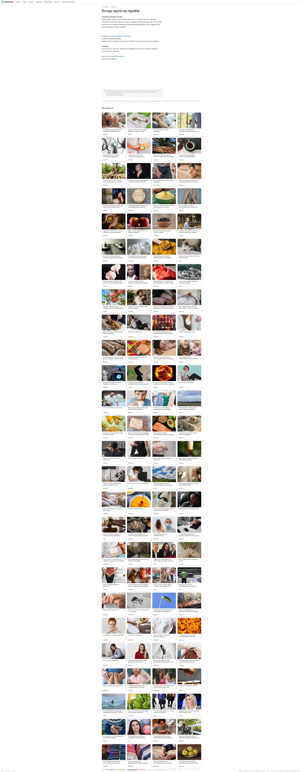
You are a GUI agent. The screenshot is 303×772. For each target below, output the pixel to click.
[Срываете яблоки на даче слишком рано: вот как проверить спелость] (113, 301)
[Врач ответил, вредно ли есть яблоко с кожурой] (139, 225)
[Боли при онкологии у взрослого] (139, 478)
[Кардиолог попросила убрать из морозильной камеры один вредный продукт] (113, 200)
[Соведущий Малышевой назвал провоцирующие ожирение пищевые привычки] (139, 200)
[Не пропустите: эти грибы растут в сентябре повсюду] (113, 731)
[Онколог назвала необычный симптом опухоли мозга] (113, 478)
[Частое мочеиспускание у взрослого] (113, 579)
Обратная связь (265, 770)
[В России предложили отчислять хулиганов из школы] (164, 705)
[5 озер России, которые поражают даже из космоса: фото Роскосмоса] (139, 377)
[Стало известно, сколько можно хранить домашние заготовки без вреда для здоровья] (139, 579)
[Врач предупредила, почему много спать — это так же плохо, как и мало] (189, 301)
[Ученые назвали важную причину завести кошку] (189, 251)
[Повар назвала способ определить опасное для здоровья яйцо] (139, 149)
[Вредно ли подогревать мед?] (189, 680)
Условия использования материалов (252, 770)
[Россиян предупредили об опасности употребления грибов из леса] (139, 528)
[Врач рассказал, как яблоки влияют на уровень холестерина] (164, 149)
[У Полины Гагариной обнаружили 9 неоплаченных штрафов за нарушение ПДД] (139, 175)
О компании (7, 770)
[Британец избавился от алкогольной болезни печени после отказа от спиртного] (164, 756)
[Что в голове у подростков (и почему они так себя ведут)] (164, 579)
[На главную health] (8, 2)
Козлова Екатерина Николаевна (120, 36)
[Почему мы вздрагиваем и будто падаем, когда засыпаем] (164, 503)
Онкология (113, 6)
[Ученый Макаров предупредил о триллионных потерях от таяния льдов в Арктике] (113, 705)
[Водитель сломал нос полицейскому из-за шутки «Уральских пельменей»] (189, 579)
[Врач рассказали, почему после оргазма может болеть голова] (189, 175)
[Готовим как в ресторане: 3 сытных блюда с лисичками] (189, 630)
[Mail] (2, 2)
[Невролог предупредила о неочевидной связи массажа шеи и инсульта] (164, 352)
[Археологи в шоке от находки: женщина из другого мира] (139, 124)
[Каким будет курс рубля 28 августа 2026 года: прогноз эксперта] (113, 756)
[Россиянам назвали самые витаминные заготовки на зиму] (189, 756)
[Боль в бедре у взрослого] (139, 453)
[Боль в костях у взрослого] (113, 604)
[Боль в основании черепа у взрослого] (113, 453)
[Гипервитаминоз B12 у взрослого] (189, 503)
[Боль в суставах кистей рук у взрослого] (164, 453)
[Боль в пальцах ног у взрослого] (113, 680)
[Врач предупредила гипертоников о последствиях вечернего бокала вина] (189, 352)
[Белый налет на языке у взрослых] (113, 630)
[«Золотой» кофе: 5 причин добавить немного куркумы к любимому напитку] (164, 251)
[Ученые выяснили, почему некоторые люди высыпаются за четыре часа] (164, 655)
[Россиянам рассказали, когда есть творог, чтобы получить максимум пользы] (139, 251)
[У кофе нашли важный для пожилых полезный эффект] (189, 149)
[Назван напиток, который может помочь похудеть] (139, 301)
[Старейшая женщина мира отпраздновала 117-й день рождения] (139, 680)
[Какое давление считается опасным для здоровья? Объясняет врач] (113, 149)
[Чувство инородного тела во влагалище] (113, 503)
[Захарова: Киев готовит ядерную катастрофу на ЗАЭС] (189, 705)
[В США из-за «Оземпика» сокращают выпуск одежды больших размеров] (164, 402)
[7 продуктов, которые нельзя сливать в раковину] (189, 427)
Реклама (13, 770)
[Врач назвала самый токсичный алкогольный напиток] (189, 453)
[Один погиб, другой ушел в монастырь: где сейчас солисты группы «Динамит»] (164, 554)
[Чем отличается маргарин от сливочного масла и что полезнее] (113, 554)
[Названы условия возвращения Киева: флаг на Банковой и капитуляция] (164, 604)
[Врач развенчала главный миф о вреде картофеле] (113, 326)
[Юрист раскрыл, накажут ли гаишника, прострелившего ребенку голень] (113, 528)
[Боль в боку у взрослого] (139, 630)
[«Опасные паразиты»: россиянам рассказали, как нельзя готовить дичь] (164, 301)
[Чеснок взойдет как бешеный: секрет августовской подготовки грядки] (113, 276)
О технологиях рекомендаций (277, 770)
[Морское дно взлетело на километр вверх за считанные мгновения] (164, 478)
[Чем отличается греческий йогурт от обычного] (164, 630)
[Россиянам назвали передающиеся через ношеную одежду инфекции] (139, 756)
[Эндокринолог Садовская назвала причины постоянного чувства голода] (164, 731)
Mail (2, 770)
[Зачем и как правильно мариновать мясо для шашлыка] (189, 604)
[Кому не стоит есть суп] (139, 503)
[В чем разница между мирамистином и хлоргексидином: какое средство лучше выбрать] (164, 528)
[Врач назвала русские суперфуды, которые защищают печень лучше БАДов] (139, 427)
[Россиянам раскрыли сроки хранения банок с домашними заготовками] (164, 326)
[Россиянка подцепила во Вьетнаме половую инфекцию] (189, 124)
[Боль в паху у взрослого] (189, 377)
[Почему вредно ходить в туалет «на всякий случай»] (189, 478)
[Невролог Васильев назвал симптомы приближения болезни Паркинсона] (189, 731)
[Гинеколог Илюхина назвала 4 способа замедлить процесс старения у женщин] (189, 225)
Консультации (105, 6)
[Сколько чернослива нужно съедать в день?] (164, 225)
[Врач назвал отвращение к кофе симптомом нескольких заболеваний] (139, 402)
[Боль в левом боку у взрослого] (113, 402)
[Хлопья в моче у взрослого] (189, 326)
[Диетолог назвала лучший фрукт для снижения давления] (139, 705)
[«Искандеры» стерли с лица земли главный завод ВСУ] (189, 402)
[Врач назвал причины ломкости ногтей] (189, 554)
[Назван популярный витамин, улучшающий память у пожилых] (113, 175)
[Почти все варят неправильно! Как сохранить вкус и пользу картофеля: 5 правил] (164, 200)
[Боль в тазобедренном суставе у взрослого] (164, 175)
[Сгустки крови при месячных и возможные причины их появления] (139, 655)
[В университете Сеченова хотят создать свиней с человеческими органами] (113, 352)
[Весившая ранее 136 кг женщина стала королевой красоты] (189, 655)
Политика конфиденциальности (293, 770)
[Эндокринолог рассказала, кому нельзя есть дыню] (113, 427)
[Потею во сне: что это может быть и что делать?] (139, 604)
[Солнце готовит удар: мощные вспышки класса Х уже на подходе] (164, 377)
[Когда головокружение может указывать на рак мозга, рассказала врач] (113, 377)
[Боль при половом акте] (139, 326)
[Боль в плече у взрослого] (113, 655)
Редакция (240, 770)
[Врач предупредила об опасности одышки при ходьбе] (139, 554)
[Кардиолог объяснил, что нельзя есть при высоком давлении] (113, 225)
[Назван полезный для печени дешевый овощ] (139, 352)
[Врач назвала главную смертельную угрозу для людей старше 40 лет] (164, 427)
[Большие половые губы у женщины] (164, 124)
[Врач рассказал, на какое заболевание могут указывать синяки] (189, 200)
